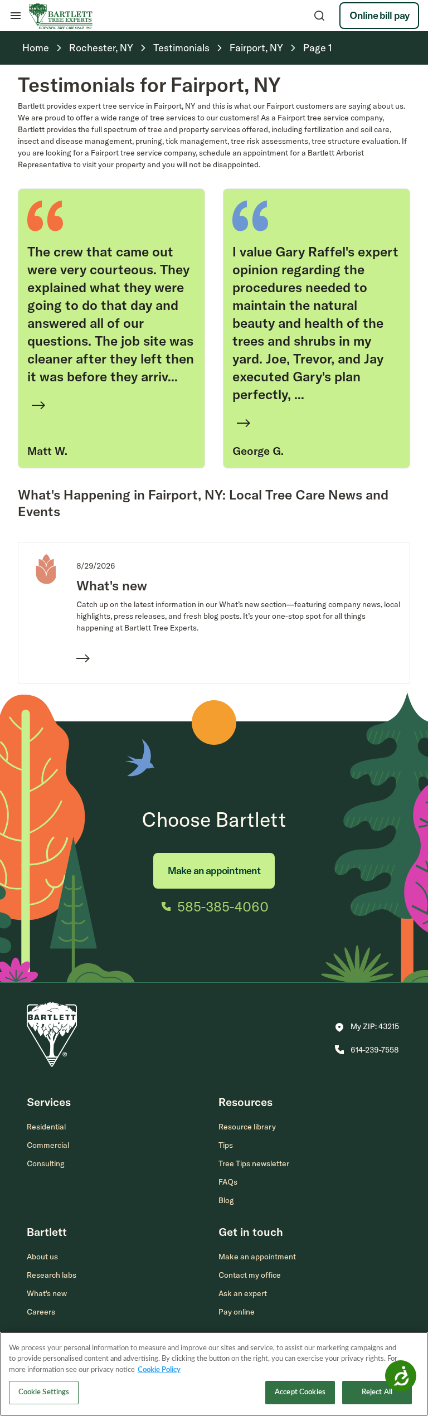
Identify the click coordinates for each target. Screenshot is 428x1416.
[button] (367, 1027)
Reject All (377, 1392)
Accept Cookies (300, 1392)
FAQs (227, 1182)
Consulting (46, 1163)
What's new (47, 1293)
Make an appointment (214, 870)
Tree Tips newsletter (253, 1163)
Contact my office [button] (249, 1275)
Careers (41, 1312)
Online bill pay (379, 15)
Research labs (51, 1275)
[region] (214, 1374)
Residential (46, 1127)
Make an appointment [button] (257, 1257)
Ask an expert (242, 1293)
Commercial (48, 1145)
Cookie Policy (159, 1370)
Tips (225, 1145)
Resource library (247, 1127)
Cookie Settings (44, 1392)
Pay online (236, 1312)
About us (42, 1257)
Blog (226, 1200)
